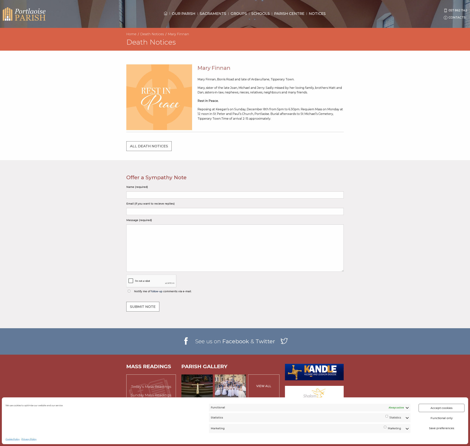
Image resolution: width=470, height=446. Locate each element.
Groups (239, 13)
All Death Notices (149, 146)
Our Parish (183, 13)
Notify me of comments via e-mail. (162, 291)
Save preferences (441, 428)
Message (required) (139, 220)
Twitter (265, 341)
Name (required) (137, 187)
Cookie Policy (13, 439)
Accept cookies (442, 408)
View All (263, 386)
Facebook (235, 341)
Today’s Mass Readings (151, 387)
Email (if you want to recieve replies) (150, 203)
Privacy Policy (29, 439)
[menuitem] (165, 16)
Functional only (442, 418)
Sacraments (213, 13)
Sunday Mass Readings (151, 395)
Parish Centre (289, 13)
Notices (317, 13)
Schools (260, 13)
